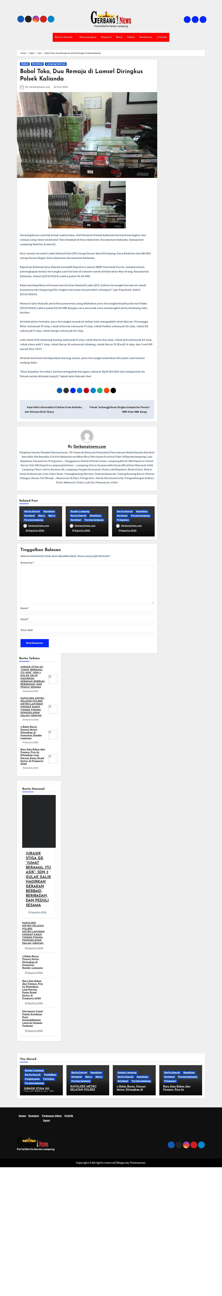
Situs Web (27, 630)
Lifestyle (162, 37)
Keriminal (37, 64)
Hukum (131, 37)
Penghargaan (32, 1079)
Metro (41, 515)
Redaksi (33, 1115)
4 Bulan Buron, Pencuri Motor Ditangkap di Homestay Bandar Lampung (31, 733)
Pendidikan (50, 1074)
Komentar (28, 562)
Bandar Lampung (80, 511)
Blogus (121, 1162)
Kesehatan (145, 37)
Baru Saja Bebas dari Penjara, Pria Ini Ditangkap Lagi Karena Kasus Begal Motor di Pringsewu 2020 (32, 990)
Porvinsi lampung (33, 520)
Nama (25, 608)
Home (22, 1115)
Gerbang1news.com (39, 87)
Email (25, 619)
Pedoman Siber (52, 1115)
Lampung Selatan (55, 64)
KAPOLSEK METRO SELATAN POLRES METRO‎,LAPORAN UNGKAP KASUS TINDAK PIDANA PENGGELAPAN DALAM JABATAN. (32, 707)
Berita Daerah (64, 37)
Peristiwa (48, 1079)
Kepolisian (49, 511)
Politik (68, 1115)
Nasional (106, 37)
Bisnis (119, 37)
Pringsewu (123, 520)
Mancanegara (87, 37)
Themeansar (137, 1162)
